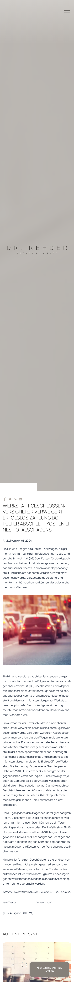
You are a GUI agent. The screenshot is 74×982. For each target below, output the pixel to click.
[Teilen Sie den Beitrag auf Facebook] (5, 499)
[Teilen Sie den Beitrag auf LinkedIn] (21, 499)
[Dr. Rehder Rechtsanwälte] (37, 245)
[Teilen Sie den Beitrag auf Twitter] (10, 499)
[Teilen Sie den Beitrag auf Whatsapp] (15, 499)
